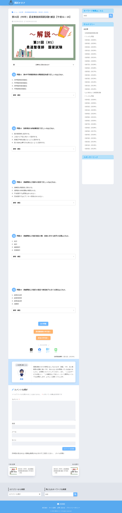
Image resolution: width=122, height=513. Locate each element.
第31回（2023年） (69, 356)
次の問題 (43, 324)
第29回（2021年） (91, 57)
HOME (62, 504)
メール (14, 432)
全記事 (86, 29)
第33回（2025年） (91, 43)
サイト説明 (52, 507)
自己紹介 (45, 507)
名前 (13, 423)
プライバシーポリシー (73, 507)
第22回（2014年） (91, 82)
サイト (14, 440)
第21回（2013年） (91, 85)
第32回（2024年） (91, 47)
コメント (16, 399)
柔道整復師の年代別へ (43, 331)
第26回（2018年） (91, 68)
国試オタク (19, 3)
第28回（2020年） (91, 61)
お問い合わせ (61, 507)
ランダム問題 (89, 36)
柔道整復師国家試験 (91, 33)
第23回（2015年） (91, 78)
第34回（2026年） (91, 40)
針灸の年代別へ (43, 338)
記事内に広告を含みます (42, 64)
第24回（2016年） (91, 75)
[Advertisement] (98, 171)
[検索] (111, 16)
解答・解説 (16, 95)
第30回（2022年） (91, 54)
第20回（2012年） (91, 89)
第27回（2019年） (91, 64)
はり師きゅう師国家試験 (93, 92)
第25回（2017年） (91, 71)
